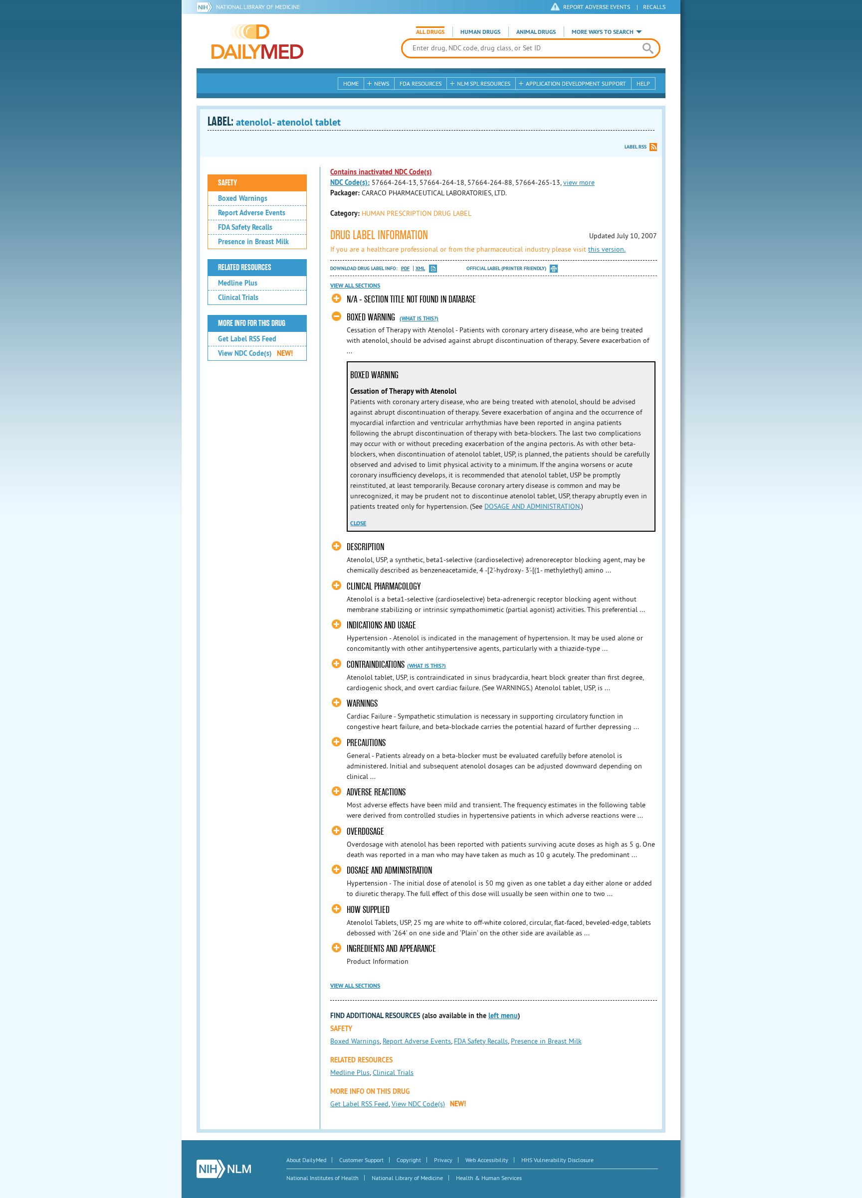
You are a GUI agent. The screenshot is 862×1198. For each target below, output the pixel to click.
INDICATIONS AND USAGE (381, 625)
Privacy (443, 1160)
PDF (405, 268)
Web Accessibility (486, 1160)
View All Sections (355, 286)
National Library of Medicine (258, 6)
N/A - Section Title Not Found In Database (411, 299)
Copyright (409, 1160)
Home (351, 83)
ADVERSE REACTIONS (376, 792)
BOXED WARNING (371, 317)
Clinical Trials (238, 297)
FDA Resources (420, 83)
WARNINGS (362, 703)
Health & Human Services (489, 1178)
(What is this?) (419, 318)
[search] (648, 48)
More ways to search (603, 32)
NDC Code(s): (350, 182)
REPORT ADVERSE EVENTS (596, 6)
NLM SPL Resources (483, 83)
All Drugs (430, 32)
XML (420, 268)
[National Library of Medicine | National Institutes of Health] (224, 1169)
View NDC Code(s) (255, 353)
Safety (227, 183)
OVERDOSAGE (365, 831)
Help (643, 83)
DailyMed (257, 41)
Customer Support (361, 1160)
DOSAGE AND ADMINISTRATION (532, 506)
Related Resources (244, 268)
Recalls (654, 6)
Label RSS (635, 147)
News (381, 83)
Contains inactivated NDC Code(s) (381, 171)
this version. (607, 249)
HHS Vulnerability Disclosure (557, 1160)
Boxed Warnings (242, 198)
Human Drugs (480, 32)
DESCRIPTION (365, 547)
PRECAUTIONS (366, 743)
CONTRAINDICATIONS (376, 664)
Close (358, 523)
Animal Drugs (536, 32)
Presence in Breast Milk (253, 241)
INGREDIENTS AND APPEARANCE (391, 948)
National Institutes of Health (322, 1178)
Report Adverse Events (251, 212)
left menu (503, 1015)
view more (579, 182)
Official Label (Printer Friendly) (506, 268)
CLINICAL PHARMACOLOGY (384, 586)
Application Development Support (576, 83)
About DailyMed (306, 1160)
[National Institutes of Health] (206, 6)
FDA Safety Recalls (245, 227)
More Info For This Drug (251, 323)
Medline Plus (237, 283)
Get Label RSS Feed (247, 338)
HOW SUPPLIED (368, 909)
